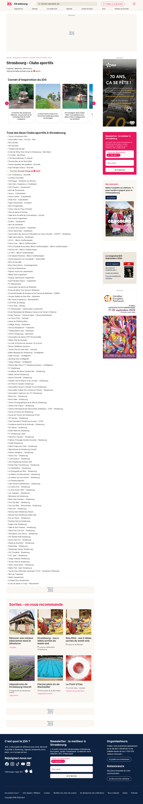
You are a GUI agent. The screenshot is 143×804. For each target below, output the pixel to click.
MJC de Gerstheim (15, 224)
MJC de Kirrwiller (15, 262)
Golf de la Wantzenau (17, 268)
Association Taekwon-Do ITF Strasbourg (25, 393)
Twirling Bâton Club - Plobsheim (21, 331)
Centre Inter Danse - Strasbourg (21, 406)
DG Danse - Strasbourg (17, 427)
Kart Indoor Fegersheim (17, 218)
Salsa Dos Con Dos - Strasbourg (21, 530)
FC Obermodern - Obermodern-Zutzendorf (25, 309)
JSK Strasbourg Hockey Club (20, 462)
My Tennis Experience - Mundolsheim (23, 299)
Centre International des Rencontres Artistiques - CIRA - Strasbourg (35, 409)
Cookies (47, 793)
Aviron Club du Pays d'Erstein (20, 209)
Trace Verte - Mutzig (16, 306)
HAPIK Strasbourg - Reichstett (20, 334)
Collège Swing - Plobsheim (19, 324)
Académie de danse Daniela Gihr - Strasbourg (26, 371)
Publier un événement (114, 4)
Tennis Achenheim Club (17, 136)
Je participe (111, 198)
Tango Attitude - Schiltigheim (20, 362)
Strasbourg (21, 4)
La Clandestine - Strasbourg (19, 468)
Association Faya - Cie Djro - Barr (22, 139)
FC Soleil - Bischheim (16, 155)
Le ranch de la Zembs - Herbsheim (22, 228)
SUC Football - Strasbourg (19, 552)
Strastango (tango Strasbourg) (20, 549)
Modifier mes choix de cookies (65, 793)
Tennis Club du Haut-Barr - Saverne (22, 349)
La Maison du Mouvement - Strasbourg (24, 474)
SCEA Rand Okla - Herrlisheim (20, 231)
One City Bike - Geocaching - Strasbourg (24, 505)
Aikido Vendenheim (16, 577)
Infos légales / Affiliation (31, 793)
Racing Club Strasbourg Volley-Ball (22, 515)
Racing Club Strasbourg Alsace (20, 512)
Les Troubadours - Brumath (19, 175)
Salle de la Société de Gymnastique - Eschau (26, 215)
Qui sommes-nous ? (12, 793)
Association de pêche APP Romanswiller (24, 337)
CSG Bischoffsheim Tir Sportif (20, 158)
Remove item (119, 155)
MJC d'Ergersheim (15, 206)
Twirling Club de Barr (16, 149)
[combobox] (119, 154)
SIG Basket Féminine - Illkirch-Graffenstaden (26, 256)
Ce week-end (52, 9)
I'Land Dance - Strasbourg (19, 459)
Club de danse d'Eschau (18, 212)
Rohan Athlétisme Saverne (19, 346)
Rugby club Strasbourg (17, 524)
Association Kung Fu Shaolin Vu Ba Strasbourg (27, 387)
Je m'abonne (119, 170)
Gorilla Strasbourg (15, 443)
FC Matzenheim (14, 284)
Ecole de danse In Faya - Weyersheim (23, 583)
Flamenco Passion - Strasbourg (21, 437)
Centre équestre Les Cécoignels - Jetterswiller (26, 259)
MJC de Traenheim (15, 574)
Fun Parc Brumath (25, 171)
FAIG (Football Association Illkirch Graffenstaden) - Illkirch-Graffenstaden (37, 246)
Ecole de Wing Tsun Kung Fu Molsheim (24, 290)
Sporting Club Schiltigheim (18, 359)
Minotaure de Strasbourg (18, 496)
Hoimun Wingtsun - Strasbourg (20, 452)
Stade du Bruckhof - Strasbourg (21, 543)
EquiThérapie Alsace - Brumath (20, 167)
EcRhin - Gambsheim (16, 221)
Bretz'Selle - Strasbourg (18, 399)
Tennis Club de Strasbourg (18, 562)
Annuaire (25, 57)
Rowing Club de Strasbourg (19, 521)
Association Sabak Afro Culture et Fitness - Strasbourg (30, 390)
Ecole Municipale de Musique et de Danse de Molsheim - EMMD (34, 293)
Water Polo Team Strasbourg (20, 568)
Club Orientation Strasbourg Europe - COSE (25, 421)
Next (94, 103)
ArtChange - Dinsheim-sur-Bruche (22, 181)
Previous (7, 103)
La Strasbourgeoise (16, 480)
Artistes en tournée (122, 9)
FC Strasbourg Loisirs (17, 434)
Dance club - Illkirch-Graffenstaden (22, 243)
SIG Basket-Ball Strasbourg (19, 537)
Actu (103, 9)
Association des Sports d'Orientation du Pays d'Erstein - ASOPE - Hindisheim (39, 234)
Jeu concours (119, 188)
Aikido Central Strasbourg (18, 374)
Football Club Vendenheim (18, 580)
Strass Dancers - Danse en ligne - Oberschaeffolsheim (30, 315)
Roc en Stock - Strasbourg (19, 518)
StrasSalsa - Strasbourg (18, 546)
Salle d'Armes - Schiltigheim (19, 356)
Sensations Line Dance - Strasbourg (23, 533)
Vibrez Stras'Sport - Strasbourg (21, 565)
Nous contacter (113, 793)
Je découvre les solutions (119, 779)
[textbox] (121, 155)
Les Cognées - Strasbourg (18, 493)
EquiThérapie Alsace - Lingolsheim (22, 281)
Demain (35, 9)
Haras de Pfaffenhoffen (17, 321)
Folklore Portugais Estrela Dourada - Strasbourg (27, 440)
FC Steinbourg (14, 368)
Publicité (134, 793)
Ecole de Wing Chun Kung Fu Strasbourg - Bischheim (29, 152)
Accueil (8, 57)
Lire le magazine (113, 264)
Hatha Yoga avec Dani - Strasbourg (22, 446)
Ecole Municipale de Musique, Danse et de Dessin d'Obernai (32, 312)
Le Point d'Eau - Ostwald (18, 318)
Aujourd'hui (18, 9)
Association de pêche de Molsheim (22, 287)
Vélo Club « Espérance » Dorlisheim (22, 184)
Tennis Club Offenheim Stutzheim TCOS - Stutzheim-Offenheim (33, 571)
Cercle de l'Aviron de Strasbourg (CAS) (24, 415)
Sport (50, 57)
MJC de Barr (13, 142)
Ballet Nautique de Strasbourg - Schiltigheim (26, 352)
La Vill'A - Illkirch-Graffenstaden (21, 253)
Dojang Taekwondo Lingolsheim (21, 278)
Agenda (69, 9)
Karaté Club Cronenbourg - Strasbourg (23, 465)
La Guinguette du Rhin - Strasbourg (22, 471)
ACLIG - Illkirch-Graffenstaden (20, 240)
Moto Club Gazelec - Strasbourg (21, 499)
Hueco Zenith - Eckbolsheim (19, 196)
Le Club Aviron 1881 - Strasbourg (21, 490)
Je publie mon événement (119, 759)
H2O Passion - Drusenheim (19, 187)
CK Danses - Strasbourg (18, 418)
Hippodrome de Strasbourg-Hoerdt (22, 449)
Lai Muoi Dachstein (16, 178)
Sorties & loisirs (87, 9)
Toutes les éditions (112, 273)
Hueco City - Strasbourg (18, 455)
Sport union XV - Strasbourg (19, 540)
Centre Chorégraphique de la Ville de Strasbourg (27, 402)
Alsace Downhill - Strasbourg (20, 377)
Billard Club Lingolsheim (17, 274)
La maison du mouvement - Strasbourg (24, 477)
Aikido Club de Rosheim (17, 340)
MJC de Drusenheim (16, 190)
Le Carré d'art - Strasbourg (19, 487)
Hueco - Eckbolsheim (17, 193)
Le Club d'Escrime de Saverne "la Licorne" (25, 343)
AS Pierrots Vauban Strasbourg (21, 384)
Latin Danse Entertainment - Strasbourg (24, 484)
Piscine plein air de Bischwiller (20, 161)
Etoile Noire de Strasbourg (18, 430)
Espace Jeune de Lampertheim (20, 271)
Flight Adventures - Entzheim (20, 203)
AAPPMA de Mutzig (16, 303)
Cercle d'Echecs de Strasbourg (20, 412)
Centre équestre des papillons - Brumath (24, 164)
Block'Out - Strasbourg (17, 396)
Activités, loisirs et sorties (38, 57)
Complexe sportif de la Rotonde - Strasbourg (26, 424)
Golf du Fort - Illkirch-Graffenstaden (22, 249)
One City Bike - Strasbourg (19, 502)
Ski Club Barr (13, 146)
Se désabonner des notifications (92, 793)
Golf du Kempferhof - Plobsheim (21, 327)
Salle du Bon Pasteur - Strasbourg (22, 527)
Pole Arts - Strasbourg (17, 509)
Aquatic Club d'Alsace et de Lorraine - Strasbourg (28, 381)
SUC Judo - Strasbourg (17, 555)
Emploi (125, 793)
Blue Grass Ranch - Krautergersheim (23, 265)
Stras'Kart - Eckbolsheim (18, 200)
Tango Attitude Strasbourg (19, 558)
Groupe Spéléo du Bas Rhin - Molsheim (24, 296)
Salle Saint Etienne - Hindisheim (21, 237)
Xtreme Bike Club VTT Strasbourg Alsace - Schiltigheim (30, 365)
